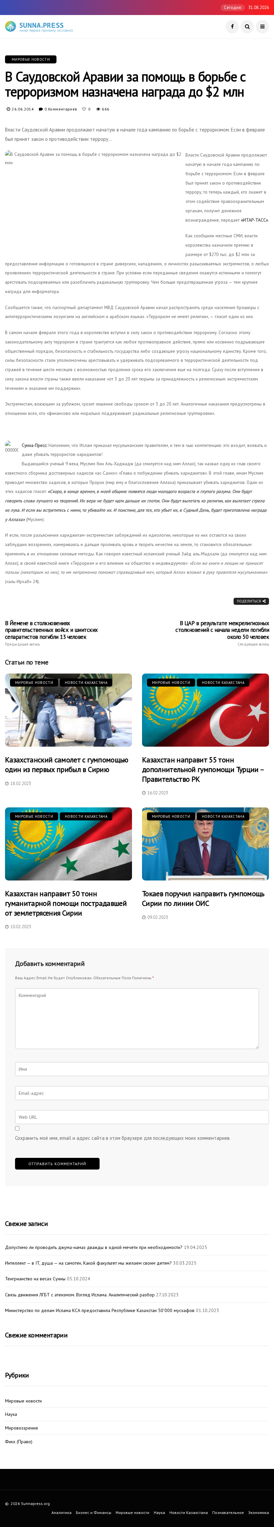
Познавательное (228, 1512)
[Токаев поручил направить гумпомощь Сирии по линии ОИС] (205, 843)
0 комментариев (60, 108)
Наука (11, 1414)
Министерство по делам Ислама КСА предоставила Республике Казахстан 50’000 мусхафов (99, 1310)
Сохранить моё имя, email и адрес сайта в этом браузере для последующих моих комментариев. (123, 1138)
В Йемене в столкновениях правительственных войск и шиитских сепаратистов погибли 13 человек (51, 633)
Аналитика (61, 1512)
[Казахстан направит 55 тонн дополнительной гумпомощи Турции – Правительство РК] (205, 710)
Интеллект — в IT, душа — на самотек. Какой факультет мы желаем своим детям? (88, 1263)
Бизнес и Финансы (93, 1512)
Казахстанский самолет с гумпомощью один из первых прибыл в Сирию (66, 764)
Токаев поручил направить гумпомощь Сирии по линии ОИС (203, 898)
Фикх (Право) (18, 1442)
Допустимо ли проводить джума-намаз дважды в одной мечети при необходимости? (93, 1247)
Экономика (258, 1512)
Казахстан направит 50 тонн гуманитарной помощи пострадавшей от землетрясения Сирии (66, 903)
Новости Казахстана (86, 682)
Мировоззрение (21, 1428)
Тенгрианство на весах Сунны (35, 1279)
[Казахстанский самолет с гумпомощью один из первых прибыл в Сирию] (68, 710)
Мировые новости (31, 59)
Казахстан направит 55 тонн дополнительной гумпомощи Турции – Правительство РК (203, 769)
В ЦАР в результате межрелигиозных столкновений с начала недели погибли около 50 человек (222, 633)
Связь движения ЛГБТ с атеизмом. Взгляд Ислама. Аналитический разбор (80, 1295)
